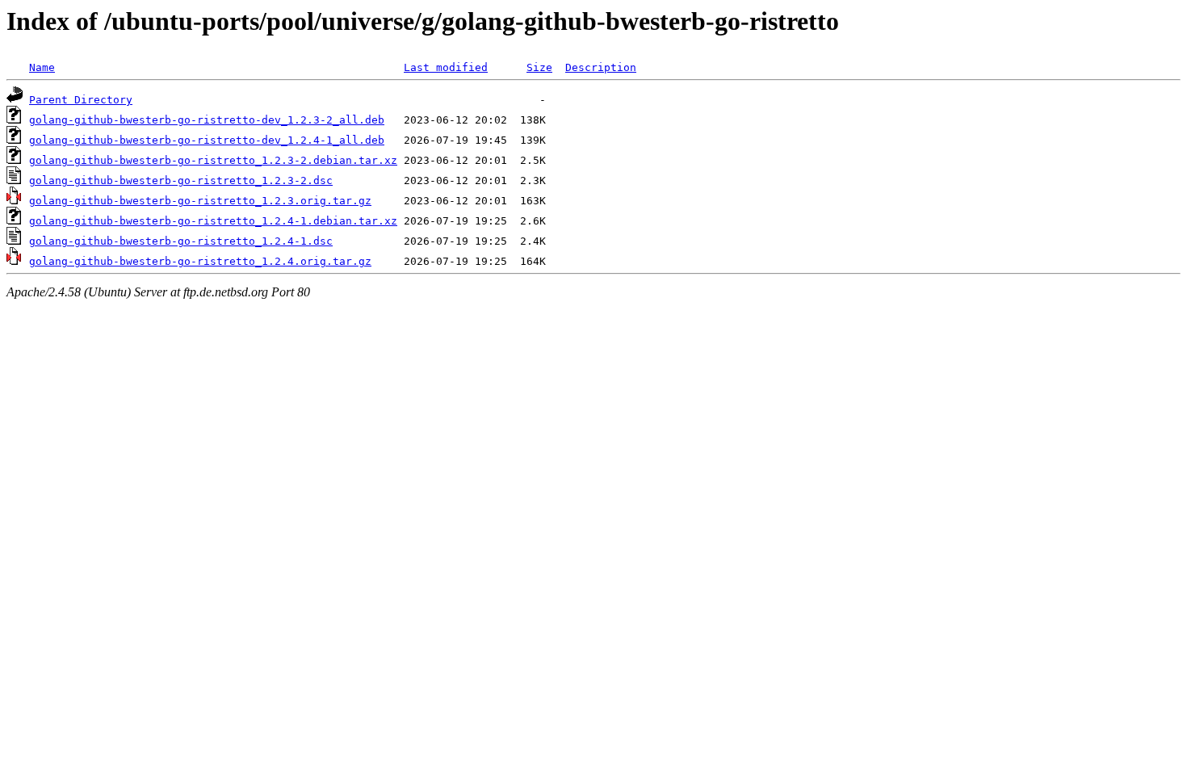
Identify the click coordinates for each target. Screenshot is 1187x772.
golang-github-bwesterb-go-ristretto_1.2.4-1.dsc (181, 241)
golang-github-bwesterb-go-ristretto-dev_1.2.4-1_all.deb (206, 140)
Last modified (446, 67)
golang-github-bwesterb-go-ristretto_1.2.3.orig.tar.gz (200, 201)
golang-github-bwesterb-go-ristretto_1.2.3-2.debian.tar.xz (213, 160)
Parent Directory (80, 100)
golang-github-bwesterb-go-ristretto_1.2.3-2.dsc (181, 180)
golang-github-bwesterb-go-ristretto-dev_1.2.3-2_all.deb (206, 120)
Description (600, 67)
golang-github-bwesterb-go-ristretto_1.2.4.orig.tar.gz (200, 261)
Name (42, 67)
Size (539, 67)
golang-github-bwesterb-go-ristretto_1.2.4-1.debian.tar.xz (213, 221)
